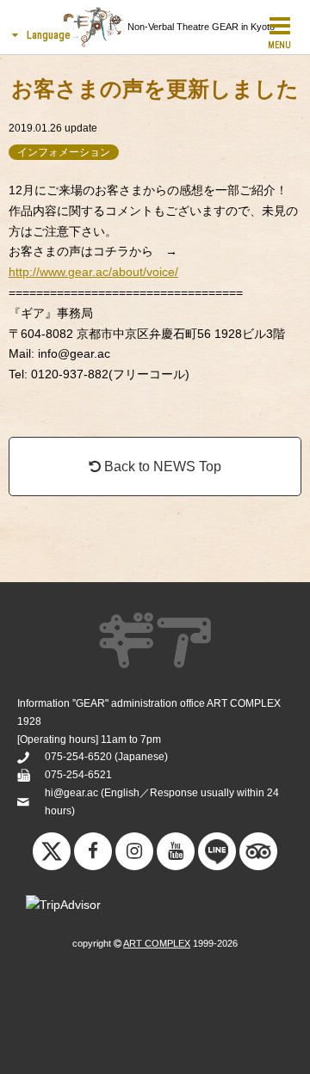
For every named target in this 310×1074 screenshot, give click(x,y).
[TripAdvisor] (258, 856)
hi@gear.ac (71, 793)
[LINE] (217, 856)
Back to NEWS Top (161, 466)
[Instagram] (134, 851)
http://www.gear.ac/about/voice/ (93, 272)
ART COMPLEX (156, 943)
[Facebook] (93, 851)
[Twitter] (52, 856)
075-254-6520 (78, 757)
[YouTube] (176, 851)
